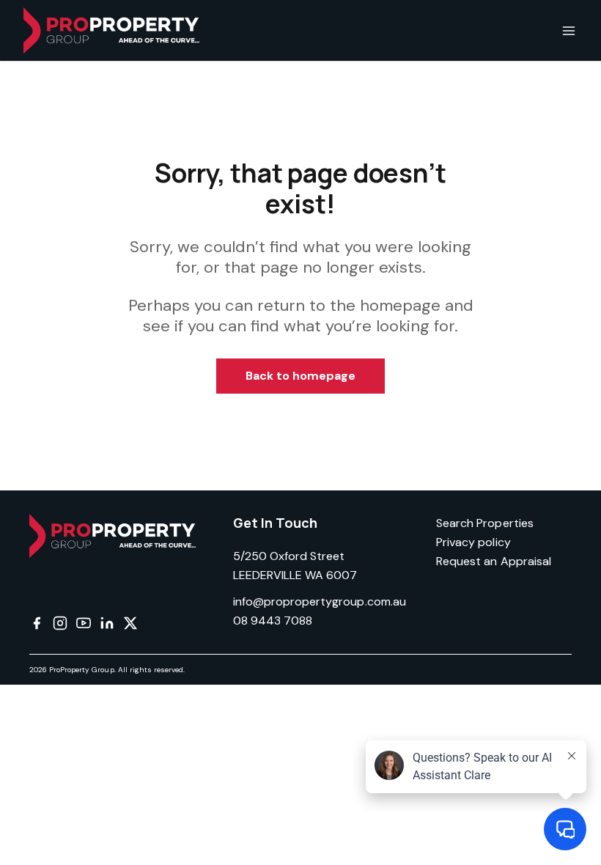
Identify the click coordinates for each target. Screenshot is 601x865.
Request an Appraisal (493, 561)
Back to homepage (301, 375)
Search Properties (485, 523)
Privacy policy (473, 542)
